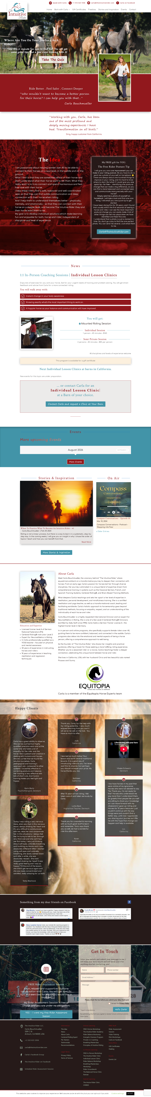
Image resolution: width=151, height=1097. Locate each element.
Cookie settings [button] (117, 1093)
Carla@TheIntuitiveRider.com (114, 231)
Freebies (92, 10)
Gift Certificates (79, 10)
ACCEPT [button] (130, 1093)
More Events (75, 462)
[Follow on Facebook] (129, 902)
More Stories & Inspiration (56, 552)
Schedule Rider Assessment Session (39, 1069)
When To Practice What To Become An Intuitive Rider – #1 (47, 528)
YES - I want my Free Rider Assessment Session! (46, 1014)
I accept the (120, 1003)
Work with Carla (61, 10)
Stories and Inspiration (108, 10)
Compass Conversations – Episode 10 (113, 518)
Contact (132, 10)
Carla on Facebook (127, 3)
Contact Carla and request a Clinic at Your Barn (75, 404)
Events (124, 10)
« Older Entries (102, 531)
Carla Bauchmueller (30, 531)
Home (49, 10)
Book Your (46, 979)
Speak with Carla (60, 3)
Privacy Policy (124, 1003)
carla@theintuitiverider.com (102, 3)
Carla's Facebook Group (34, 1055)
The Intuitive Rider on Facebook (37, 1062)
